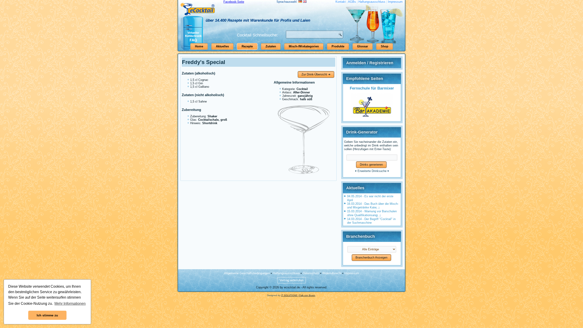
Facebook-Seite (233, 1)
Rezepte (247, 46)
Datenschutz (311, 273)
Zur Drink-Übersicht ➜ (316, 74)
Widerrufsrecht (331, 273)
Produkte (338, 46)
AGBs (352, 1)
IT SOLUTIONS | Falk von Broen (298, 295)
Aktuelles (222, 46)
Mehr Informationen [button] (70, 303)
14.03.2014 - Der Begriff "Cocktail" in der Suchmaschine (371, 220)
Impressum (395, 1)
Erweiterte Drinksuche (372, 171)
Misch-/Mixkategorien (304, 46)
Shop (384, 46)
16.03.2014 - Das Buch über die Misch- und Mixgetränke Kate (373, 205)
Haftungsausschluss (371, 1)
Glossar (362, 46)
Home (199, 46)
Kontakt (340, 1)
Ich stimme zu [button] (47, 315)
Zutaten (271, 46)
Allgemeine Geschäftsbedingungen (247, 273)
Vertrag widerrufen (291, 280)
